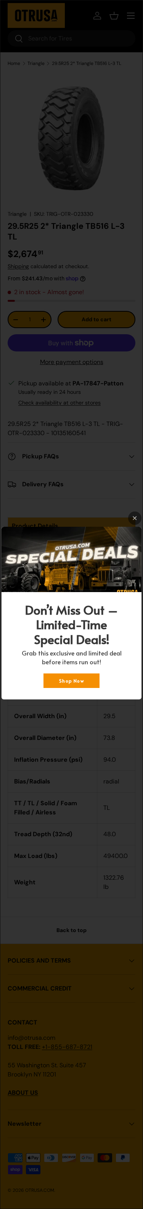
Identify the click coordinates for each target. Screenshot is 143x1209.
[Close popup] (134, 518)
